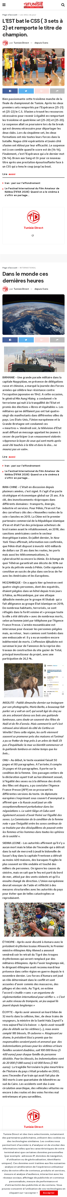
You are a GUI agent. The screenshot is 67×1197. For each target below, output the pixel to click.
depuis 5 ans (41, 42)
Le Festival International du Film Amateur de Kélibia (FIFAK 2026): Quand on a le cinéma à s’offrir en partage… (32, 192)
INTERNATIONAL (28, 267)
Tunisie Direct (21, 42)
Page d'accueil (9, 14)
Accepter (49, 1192)
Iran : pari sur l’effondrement (22, 183)
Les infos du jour (28, 14)
